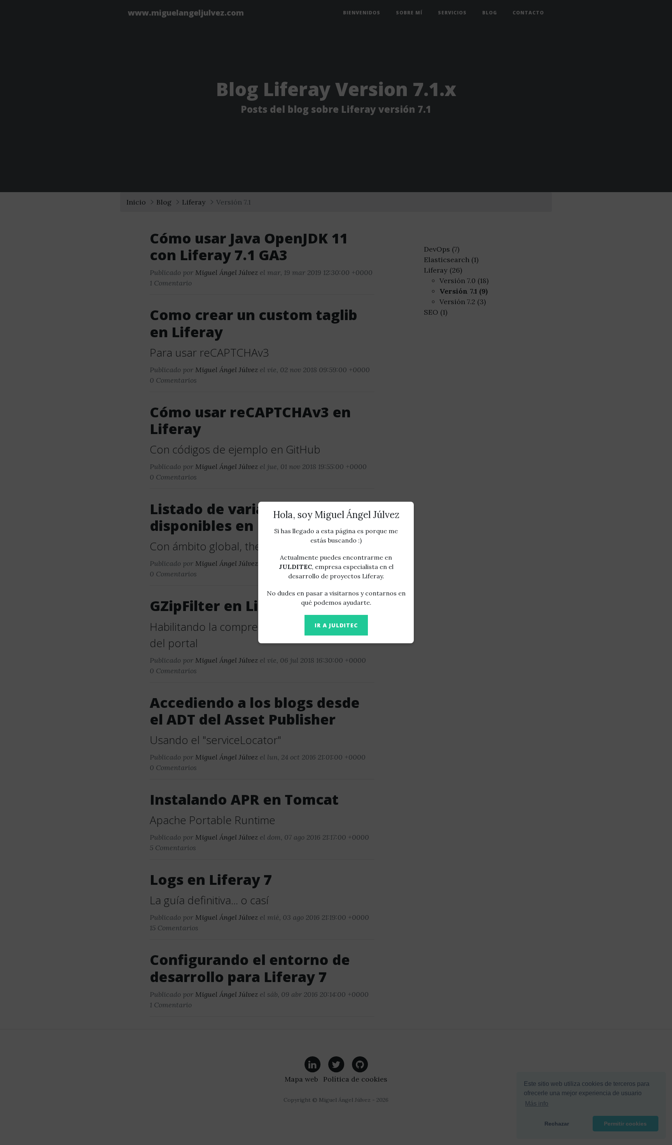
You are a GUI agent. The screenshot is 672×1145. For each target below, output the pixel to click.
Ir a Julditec (336, 625)
